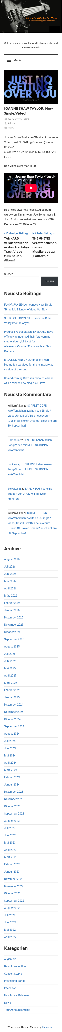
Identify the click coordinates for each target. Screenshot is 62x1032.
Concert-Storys (13, 973)
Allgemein (10, 959)
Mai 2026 (10, 581)
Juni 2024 (10, 748)
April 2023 (10, 850)
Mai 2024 (10, 755)
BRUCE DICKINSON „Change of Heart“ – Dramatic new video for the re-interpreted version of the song (28, 364)
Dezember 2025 (13, 617)
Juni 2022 (10, 922)
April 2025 (10, 675)
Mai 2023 (10, 842)
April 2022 (10, 937)
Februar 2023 (12, 864)
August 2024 (12, 733)
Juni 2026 (10, 574)
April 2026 (10, 588)
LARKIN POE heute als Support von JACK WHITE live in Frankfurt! (30, 493)
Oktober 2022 (12, 893)
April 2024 (10, 762)
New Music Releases (16, 995)
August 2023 (12, 821)
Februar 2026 (12, 603)
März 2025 (10, 683)
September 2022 (14, 900)
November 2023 (13, 799)
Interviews (10, 988)
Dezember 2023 (13, 791)
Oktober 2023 (12, 806)
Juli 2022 (10, 915)
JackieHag (14, 464)
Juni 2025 (10, 661)
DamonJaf (14, 440)
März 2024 (10, 770)
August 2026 (12, 559)
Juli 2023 (10, 828)
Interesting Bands (14, 980)
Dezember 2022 (13, 879)
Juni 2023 (10, 835)
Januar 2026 (12, 610)
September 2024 (14, 726)
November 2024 (13, 712)
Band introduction (15, 966)
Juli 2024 (10, 741)
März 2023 (10, 857)
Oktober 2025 (12, 632)
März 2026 (10, 595)
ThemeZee (48, 1027)
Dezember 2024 (13, 704)
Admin (11, 123)
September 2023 (14, 813)
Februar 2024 (12, 777)
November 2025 (13, 624)
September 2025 (14, 639)
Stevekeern (14, 488)
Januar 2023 (12, 871)
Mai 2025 (10, 668)
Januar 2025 (12, 697)
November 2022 (13, 886)
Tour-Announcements (17, 1009)
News (11, 127)
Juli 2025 (10, 653)
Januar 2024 (12, 784)
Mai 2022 (10, 929)
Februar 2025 (12, 690)
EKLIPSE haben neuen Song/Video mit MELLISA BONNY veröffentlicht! (30, 445)
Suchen (8, 274)
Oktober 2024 (12, 719)
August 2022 (12, 908)
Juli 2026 (10, 566)
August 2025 (12, 646)
